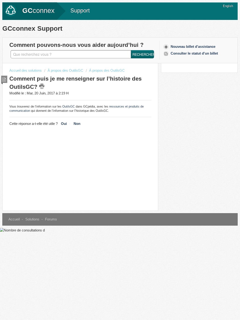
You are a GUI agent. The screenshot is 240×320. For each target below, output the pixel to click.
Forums (51, 219)
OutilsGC (68, 106)
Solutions (32, 219)
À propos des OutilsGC (65, 70)
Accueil (14, 219)
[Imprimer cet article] (41, 86)
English (228, 6)
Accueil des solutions (26, 70)
